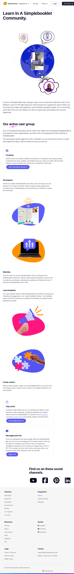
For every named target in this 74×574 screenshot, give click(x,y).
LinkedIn (42, 525)
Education (7, 502)
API (5, 542)
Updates (7, 538)
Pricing (35, 4)
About (6, 529)
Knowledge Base (15, 421)
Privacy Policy (9, 556)
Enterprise (7, 495)
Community (8, 532)
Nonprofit (7, 499)
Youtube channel (18, 417)
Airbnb (6, 508)
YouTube (42, 529)
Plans (44, 4)
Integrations (23, 4)
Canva (40, 495)
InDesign (41, 502)
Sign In (11, 454)
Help (6, 535)
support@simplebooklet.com (47, 552)
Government (8, 505)
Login (55, 4)
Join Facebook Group (17, 167)
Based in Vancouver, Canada (47, 556)
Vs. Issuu (7, 515)
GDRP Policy (8, 559)
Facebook (42, 532)
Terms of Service (10, 552)
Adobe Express (43, 499)
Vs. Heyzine (8, 512)
